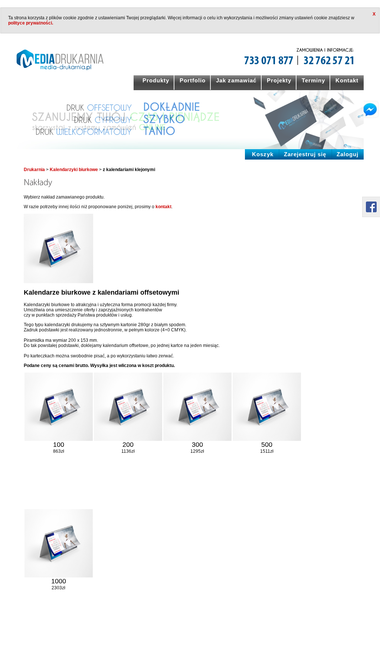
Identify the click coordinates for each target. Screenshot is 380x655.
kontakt (163, 206)
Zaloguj (347, 154)
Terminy (313, 80)
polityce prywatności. (30, 23)
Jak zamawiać (236, 80)
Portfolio (193, 80)
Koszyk (262, 154)
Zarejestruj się (305, 154)
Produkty (155, 80)
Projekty (279, 80)
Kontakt (346, 80)
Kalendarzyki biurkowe (74, 169)
